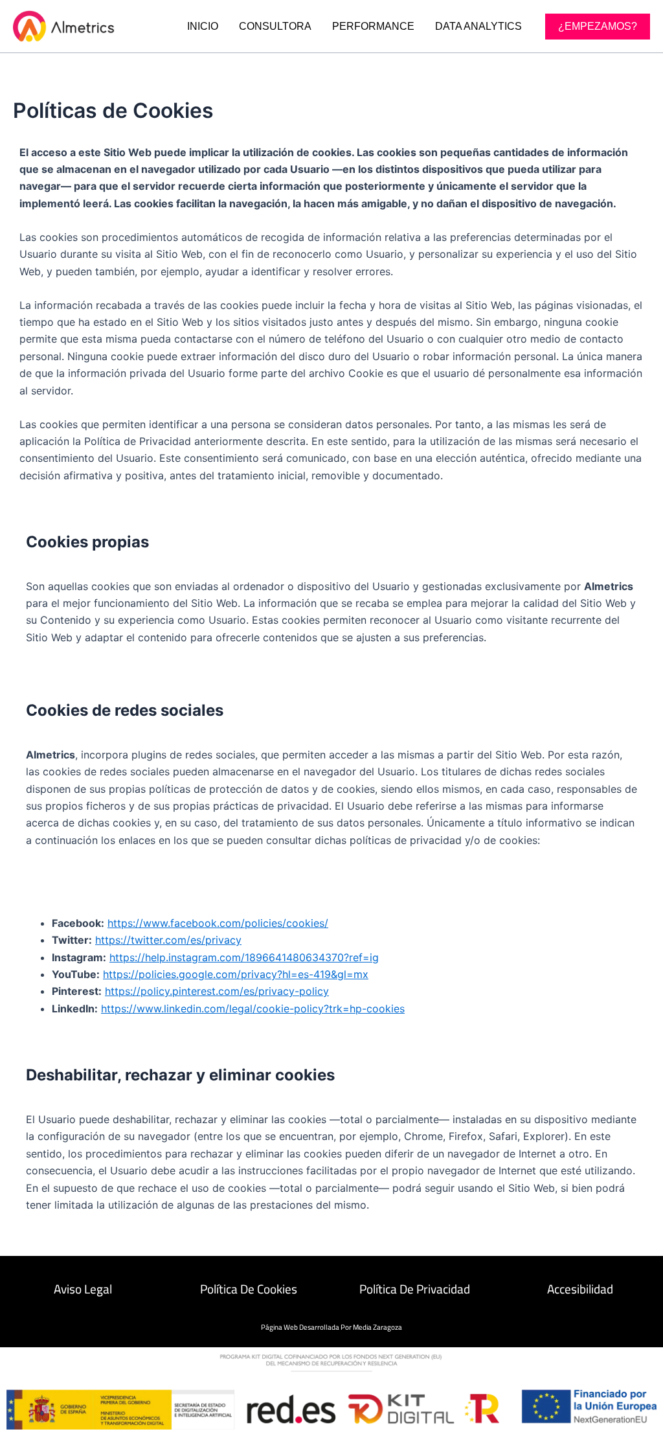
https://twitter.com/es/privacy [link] (168, 939)
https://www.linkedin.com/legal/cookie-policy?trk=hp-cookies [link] (253, 1008)
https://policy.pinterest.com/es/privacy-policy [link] (217, 991)
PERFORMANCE (373, 26)
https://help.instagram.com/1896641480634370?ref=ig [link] (244, 957)
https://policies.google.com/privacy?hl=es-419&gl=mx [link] (235, 974)
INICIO (202, 26)
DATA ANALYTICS (478, 26)
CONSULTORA (275, 26)
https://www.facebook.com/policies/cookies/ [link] (217, 923)
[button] (597, 26)
